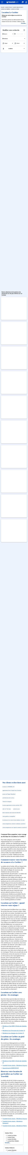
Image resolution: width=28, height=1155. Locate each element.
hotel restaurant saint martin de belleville (11, 812)
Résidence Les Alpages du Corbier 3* (13, 1033)
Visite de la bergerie (7, 801)
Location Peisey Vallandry (13, 1140)
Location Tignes (11, 1137)
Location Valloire (11, 1152)
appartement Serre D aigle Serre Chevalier (12, 790)
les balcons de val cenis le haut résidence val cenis (13, 820)
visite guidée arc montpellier (9, 816)
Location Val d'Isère (11, 1139)
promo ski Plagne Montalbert (9, 794)
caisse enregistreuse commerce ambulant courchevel (14, 823)
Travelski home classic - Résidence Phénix (14, 1126)
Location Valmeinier (11, 1150)
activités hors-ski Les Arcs (8, 797)
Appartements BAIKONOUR (10, 1068)
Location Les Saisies (11, 1135)
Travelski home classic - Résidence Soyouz (14, 1065)
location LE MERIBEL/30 (8, 786)
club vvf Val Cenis (7, 809)
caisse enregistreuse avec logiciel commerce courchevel (15, 827)
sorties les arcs (16, 809)
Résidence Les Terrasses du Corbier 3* (13, 1030)
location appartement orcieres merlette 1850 (12, 805)
